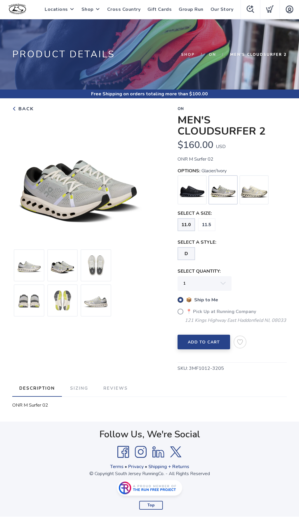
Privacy (136, 466)
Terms (117, 466)
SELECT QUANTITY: (199, 271)
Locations (56, 9)
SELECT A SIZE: (195, 213)
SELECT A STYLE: (197, 242)
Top (151, 505)
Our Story (222, 9)
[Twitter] (176, 452)
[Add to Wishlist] (240, 342)
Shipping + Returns (168, 466)
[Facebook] (123, 452)
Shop (87, 9)
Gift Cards (159, 9)
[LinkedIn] (158, 452)
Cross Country (124, 9)
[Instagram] (141, 452)
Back (25, 109)
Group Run (191, 9)
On (212, 54)
